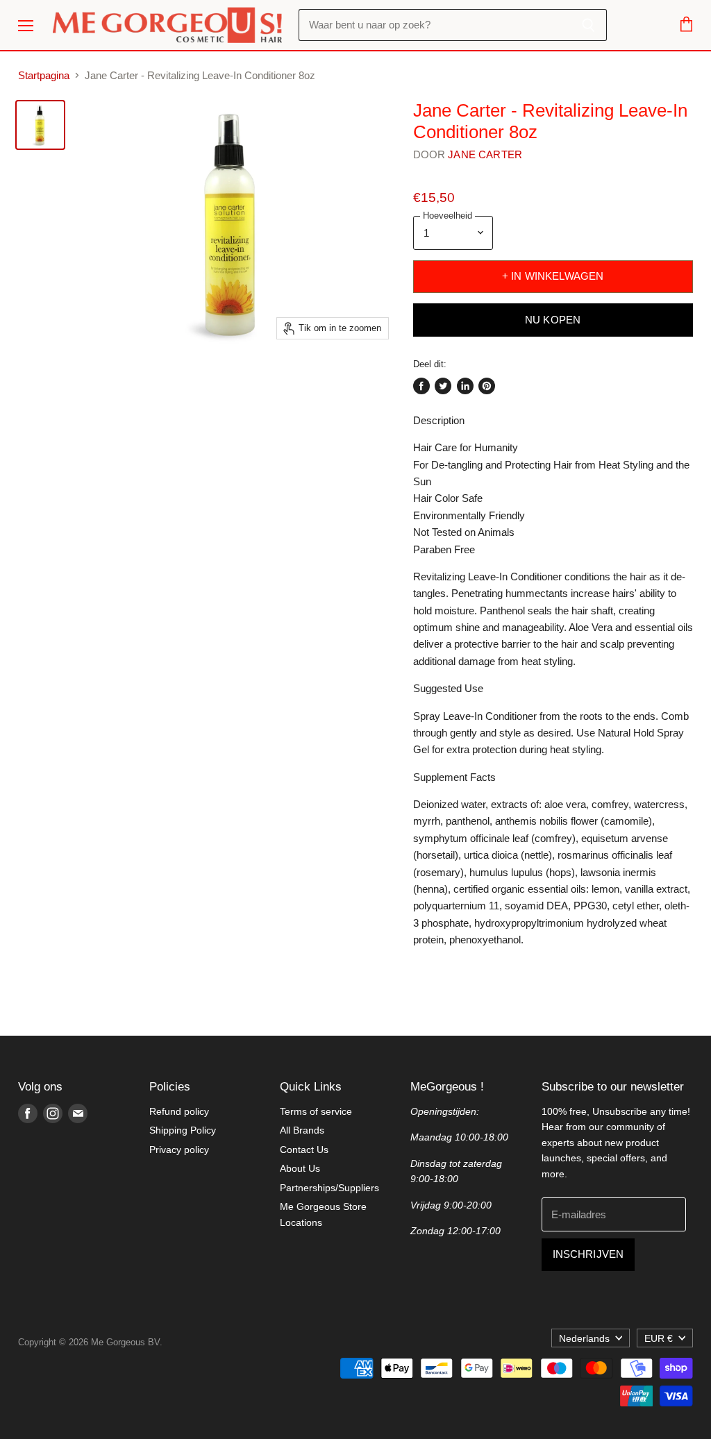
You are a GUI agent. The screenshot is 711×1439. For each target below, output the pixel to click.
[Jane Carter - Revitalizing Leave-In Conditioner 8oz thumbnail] (40, 125)
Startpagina (43, 75)
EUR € (658, 1338)
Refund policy (179, 1111)
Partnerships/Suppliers (329, 1187)
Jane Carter (485, 154)
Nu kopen (552, 320)
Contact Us (304, 1149)
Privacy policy (179, 1149)
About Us (300, 1168)
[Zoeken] (588, 25)
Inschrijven (588, 1254)
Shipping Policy (182, 1130)
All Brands (302, 1130)
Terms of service (316, 1111)
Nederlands (584, 1338)
